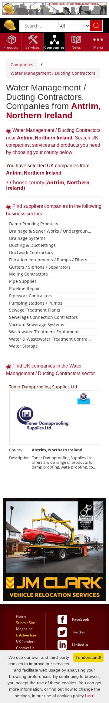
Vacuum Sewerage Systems (36, 324)
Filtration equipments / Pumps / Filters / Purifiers (50, 260)
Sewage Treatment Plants (34, 310)
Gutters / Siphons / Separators (40, 267)
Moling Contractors (28, 274)
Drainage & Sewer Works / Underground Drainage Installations (50, 231)
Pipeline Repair (24, 288)
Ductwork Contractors (31, 252)
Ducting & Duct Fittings (32, 245)
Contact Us (25, 647)
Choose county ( (48, 185)
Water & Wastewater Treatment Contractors (50, 339)
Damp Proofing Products (33, 224)
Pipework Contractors (30, 296)
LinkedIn (80, 644)
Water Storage (23, 346)
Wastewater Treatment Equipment (44, 332)
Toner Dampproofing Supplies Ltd (43, 387)
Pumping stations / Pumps (35, 303)
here (89, 695)
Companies (22, 64)
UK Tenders (25, 641)
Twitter (78, 632)
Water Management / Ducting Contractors (53, 73)
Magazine (24, 628)
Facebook (80, 619)
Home (21, 616)
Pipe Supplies (23, 281)
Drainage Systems (27, 238)
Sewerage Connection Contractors (43, 317)
